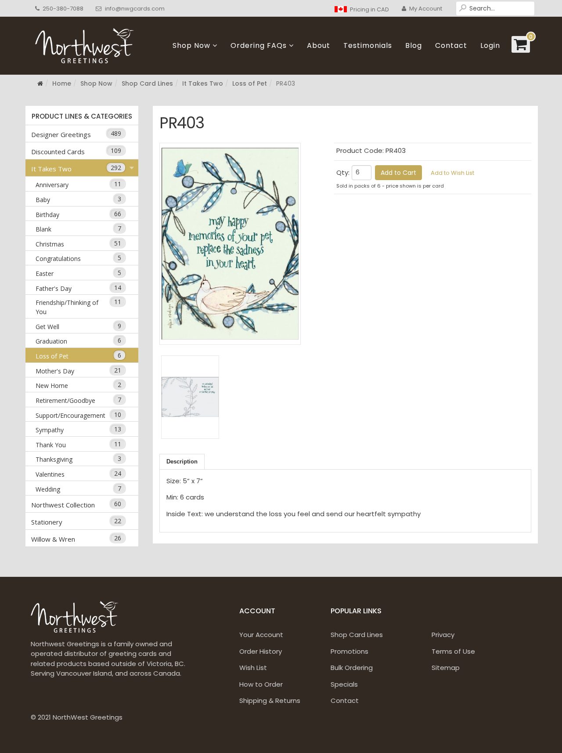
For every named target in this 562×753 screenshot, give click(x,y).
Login (490, 45)
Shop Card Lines (147, 83)
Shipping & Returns (269, 700)
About (318, 45)
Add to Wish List (452, 173)
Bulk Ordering (352, 667)
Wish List (253, 667)
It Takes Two (202, 83)
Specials (344, 684)
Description (182, 461)
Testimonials (367, 45)
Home (61, 83)
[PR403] (230, 244)
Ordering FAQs (259, 45)
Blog (413, 45)
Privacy (443, 634)
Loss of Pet (249, 83)
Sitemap (446, 667)
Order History (260, 651)
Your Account (261, 634)
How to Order (261, 684)
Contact (451, 45)
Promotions (349, 651)
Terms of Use (453, 651)
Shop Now (191, 45)
